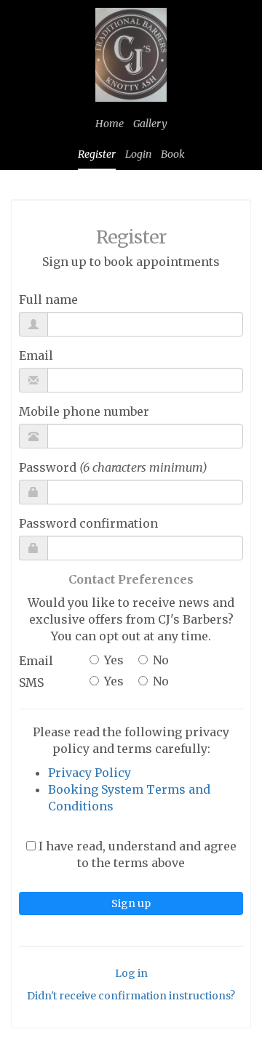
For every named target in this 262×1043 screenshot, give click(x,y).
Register (97, 154)
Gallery (150, 123)
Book (173, 154)
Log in (131, 973)
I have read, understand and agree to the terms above (136, 854)
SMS (31, 682)
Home (109, 123)
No (161, 660)
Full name (48, 299)
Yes (114, 660)
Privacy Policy (89, 772)
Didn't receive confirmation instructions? (131, 995)
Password (113, 467)
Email (36, 355)
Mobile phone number (84, 411)
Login (138, 154)
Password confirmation (88, 523)
